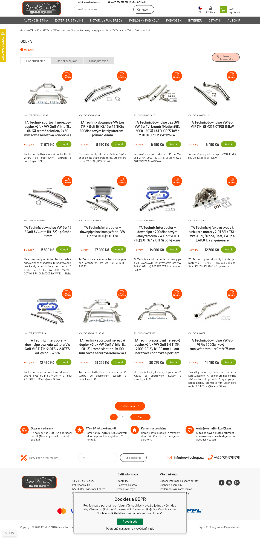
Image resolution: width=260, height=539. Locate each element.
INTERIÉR (195, 20)
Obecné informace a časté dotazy (179, 480)
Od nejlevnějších (67, 60)
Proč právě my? (126, 488)
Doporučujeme (35, 60)
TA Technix (117, 30)
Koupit (64, 144)
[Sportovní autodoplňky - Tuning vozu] (21, 30)
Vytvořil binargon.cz (211, 527)
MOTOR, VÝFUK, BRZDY (106, 20)
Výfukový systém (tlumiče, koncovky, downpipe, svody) (80, 30)
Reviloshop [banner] (41, 8)
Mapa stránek (232, 527)
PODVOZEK (173, 20)
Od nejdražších (98, 60)
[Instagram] (237, 483)
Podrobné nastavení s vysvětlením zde (130, 528)
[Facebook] (221, 483)
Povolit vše (130, 521)
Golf (137, 30)
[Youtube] (229, 483)
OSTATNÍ (215, 20)
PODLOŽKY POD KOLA (144, 20)
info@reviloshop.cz (90, 2)
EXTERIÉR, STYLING (69, 20)
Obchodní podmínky (171, 484)
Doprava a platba (127, 484)
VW (129, 30)
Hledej (145, 9)
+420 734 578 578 (119, 2)
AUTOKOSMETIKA (36, 20)
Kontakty (122, 480)
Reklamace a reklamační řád (176, 488)
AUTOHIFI (234, 20)
